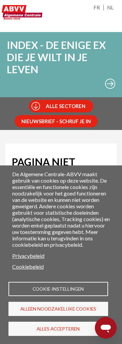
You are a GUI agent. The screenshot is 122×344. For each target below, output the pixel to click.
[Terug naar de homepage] (22, 12)
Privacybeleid (28, 256)
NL (110, 7)
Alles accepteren (58, 329)
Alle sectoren (65, 106)
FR (97, 7)
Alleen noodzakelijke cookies (58, 309)
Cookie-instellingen (58, 289)
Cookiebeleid (28, 266)
